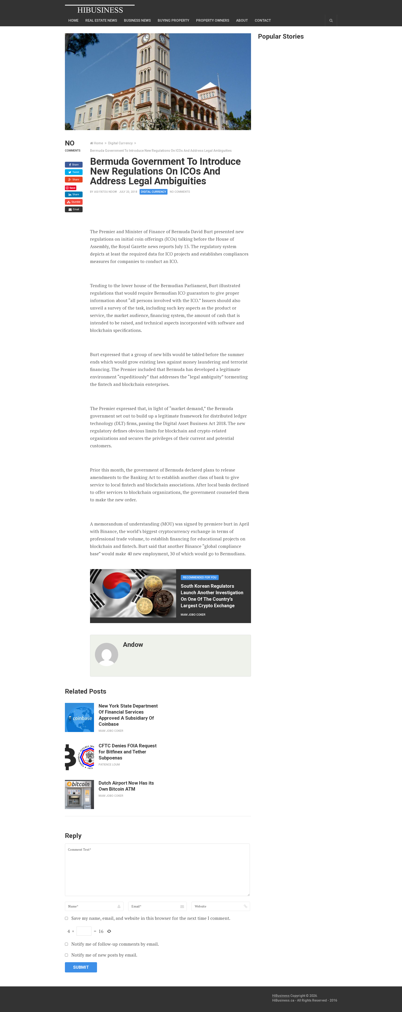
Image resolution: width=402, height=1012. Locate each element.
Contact (263, 20)
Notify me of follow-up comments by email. (115, 944)
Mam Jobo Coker (193, 614)
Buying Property (173, 20)
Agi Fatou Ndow (105, 191)
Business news (137, 20)
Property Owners (212, 20)
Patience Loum (109, 764)
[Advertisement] (174, 212)
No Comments (180, 191)
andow (133, 644)
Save (72, 187)
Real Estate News (101, 20)
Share (75, 164)
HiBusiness (281, 996)
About (242, 20)
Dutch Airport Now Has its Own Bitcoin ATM (126, 786)
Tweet (75, 172)
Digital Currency (120, 143)
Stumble (75, 201)
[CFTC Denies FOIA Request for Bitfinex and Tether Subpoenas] (79, 757)
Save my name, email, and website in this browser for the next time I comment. (150, 918)
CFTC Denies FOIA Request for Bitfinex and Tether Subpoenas (128, 752)
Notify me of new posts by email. (104, 955)
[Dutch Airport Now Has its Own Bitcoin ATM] (79, 794)
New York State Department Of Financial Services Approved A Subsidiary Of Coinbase (128, 715)
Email (75, 209)
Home (73, 20)
